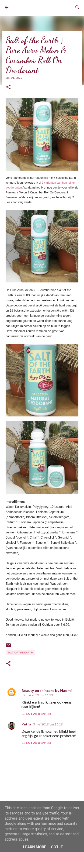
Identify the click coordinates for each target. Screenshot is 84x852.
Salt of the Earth (20, 652)
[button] (8, 87)
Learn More (34, 847)
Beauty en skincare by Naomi (46, 690)
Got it (57, 847)
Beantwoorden (36, 714)
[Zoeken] (77, 7)
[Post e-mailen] (8, 647)
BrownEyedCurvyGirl (31, 7)
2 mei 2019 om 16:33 (38, 695)
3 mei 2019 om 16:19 (48, 724)
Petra (26, 724)
